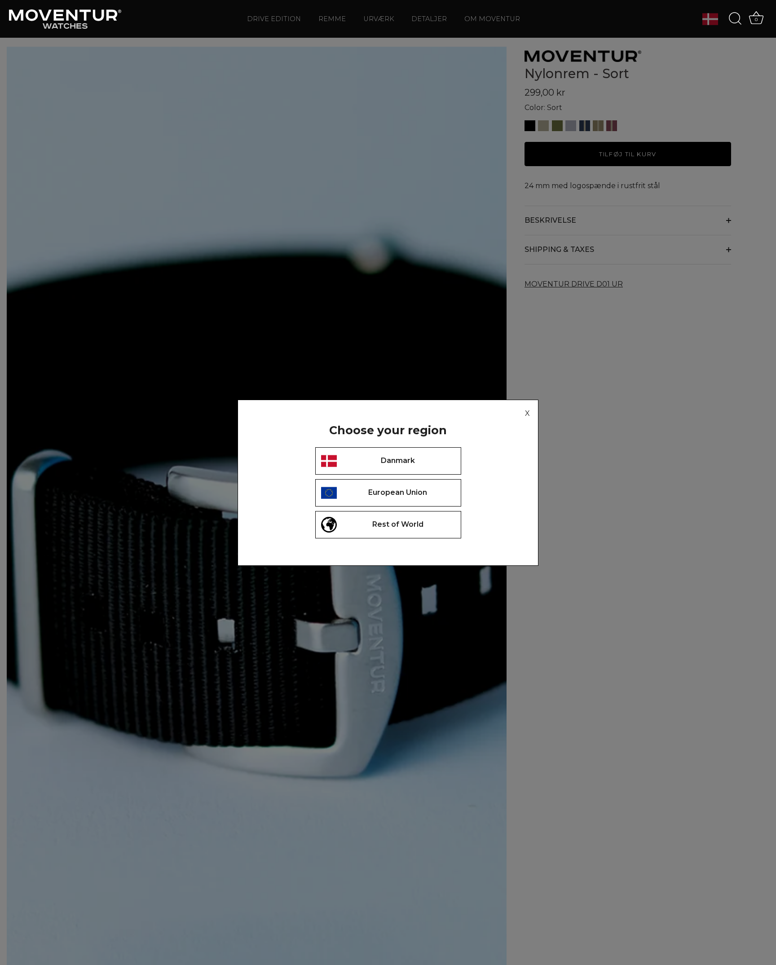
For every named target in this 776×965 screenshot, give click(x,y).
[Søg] (735, 19)
